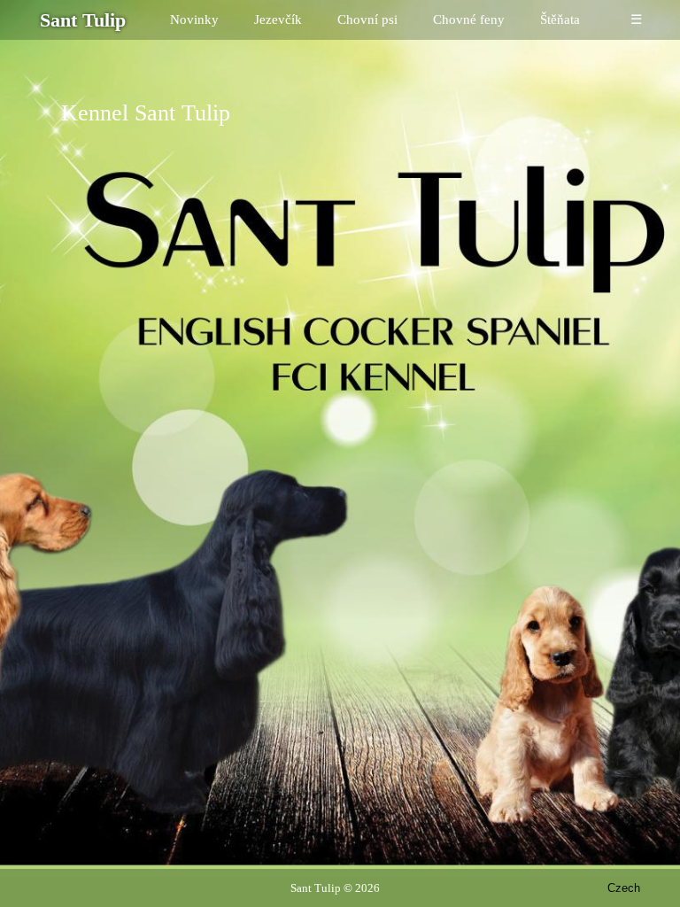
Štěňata (560, 19)
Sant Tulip (315, 888)
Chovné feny (469, 19)
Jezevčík (278, 19)
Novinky (194, 19)
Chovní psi (367, 19)
